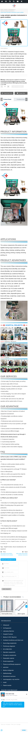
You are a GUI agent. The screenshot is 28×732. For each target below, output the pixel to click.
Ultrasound (6, 625)
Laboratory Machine (8, 631)
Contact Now (22, 93)
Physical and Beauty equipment (12, 664)
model (4, 682)
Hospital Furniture (8, 634)
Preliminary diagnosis (9, 646)
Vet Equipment (11, 9)
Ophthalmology (7, 673)
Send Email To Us (8, 93)
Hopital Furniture (8, 546)
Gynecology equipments (9, 643)
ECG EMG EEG (7, 649)
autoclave (5, 667)
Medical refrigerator (8, 670)
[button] (13, 44)
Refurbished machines (9, 676)
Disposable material (8, 658)
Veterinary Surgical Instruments (7, 11)
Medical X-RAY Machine (10, 637)
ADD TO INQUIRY (17, 86)
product (5, 9)
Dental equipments (8, 661)
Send (24, 730)
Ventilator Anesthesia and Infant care (13, 640)
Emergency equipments (9, 655)
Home (2, 9)
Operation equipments (9, 652)
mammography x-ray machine (11, 679)
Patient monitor (7, 685)
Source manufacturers (18, 546)
